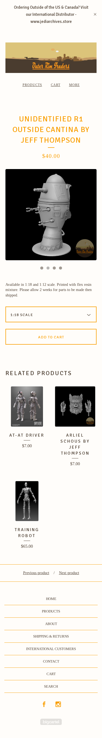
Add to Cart (51, 337)
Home (51, 599)
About (51, 624)
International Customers (51, 649)
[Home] (51, 57)
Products (32, 85)
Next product (69, 573)
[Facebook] (44, 704)
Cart (55, 85)
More (74, 85)
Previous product (36, 573)
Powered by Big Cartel (51, 722)
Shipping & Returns (51, 636)
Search (51, 686)
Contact (51, 661)
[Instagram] (58, 704)
